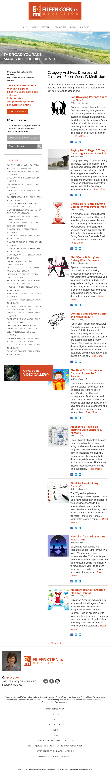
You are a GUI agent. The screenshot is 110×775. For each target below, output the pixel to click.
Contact (84, 27)
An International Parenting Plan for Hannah (87, 591)
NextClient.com (87, 769)
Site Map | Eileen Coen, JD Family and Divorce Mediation (55, 746)
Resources (60, 27)
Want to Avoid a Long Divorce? (84, 484)
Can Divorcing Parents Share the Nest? (88, 98)
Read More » (81, 136)
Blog (73, 27)
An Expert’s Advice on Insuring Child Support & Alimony (86, 430)
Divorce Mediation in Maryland (55, 756)
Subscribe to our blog (23, 137)
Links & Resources (55, 725)
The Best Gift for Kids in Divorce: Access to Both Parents (86, 373)
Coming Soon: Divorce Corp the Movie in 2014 (88, 315)
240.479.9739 (18, 120)
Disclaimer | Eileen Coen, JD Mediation (55, 740)
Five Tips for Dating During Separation (88, 538)
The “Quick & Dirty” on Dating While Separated (85, 258)
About (34, 27)
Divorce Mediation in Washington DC (55, 751)
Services (46, 27)
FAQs (55, 719)
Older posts (55, 643)
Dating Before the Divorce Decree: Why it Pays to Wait (88, 205)
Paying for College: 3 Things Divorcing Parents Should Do (88, 152)
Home (24, 27)
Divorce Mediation (55, 709)
